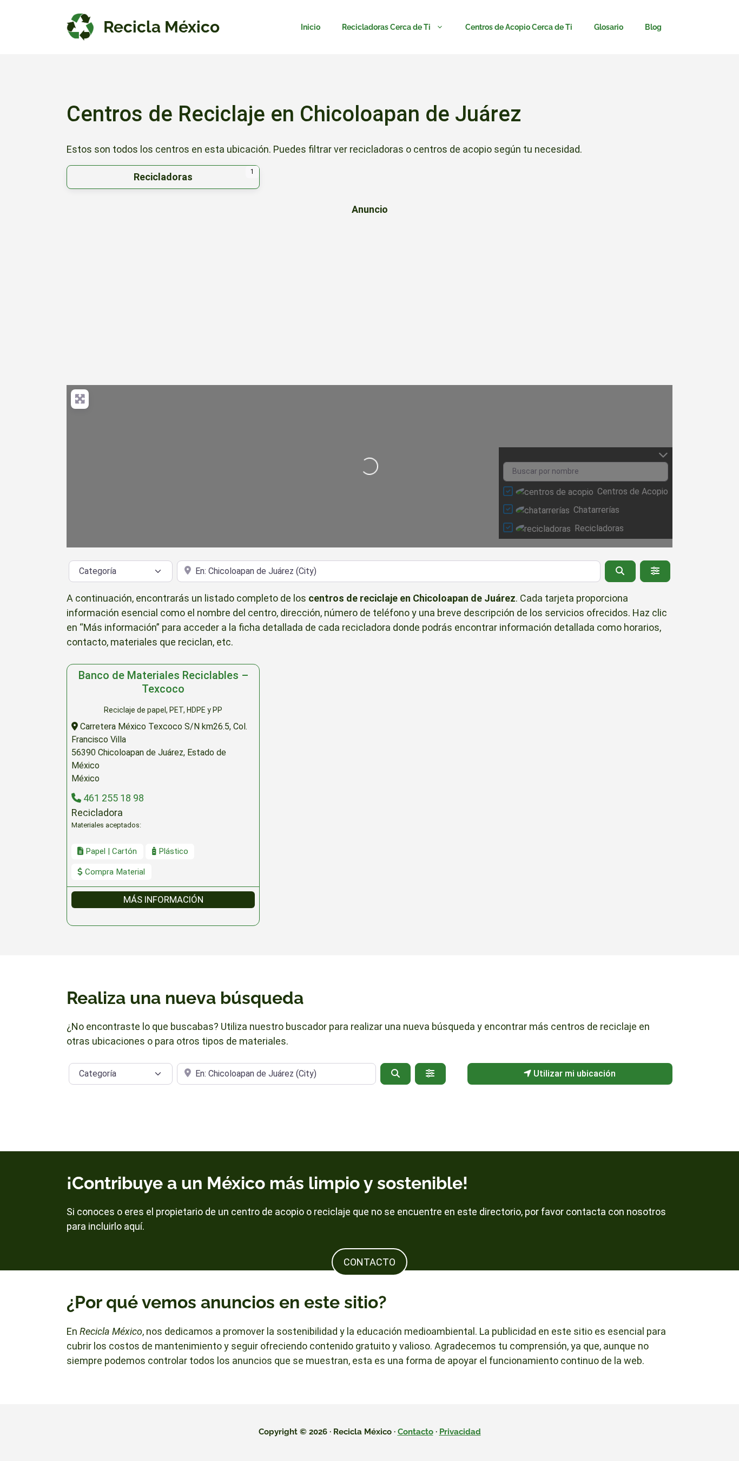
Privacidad (460, 1432)
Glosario (608, 27)
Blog (653, 27)
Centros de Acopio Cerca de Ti (518, 27)
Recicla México (161, 26)
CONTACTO (369, 1262)
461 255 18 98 (112, 798)
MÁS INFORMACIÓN (163, 899)
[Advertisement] (369, 300)
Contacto (415, 1432)
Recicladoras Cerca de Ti (386, 27)
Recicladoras (163, 176)
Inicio (310, 27)
